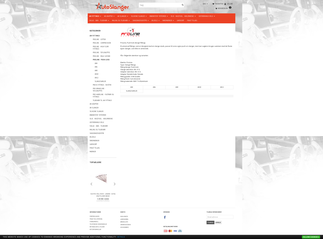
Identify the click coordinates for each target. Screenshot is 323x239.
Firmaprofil (94, 221)
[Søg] (183, 5)
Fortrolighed (94, 216)
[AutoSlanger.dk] (112, 6)
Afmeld (218, 222)
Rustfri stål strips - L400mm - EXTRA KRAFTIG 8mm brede (103, 195)
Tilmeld (210, 222)
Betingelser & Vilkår (97, 227)
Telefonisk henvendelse (98, 224)
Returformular (95, 229)
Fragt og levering (96, 219)
